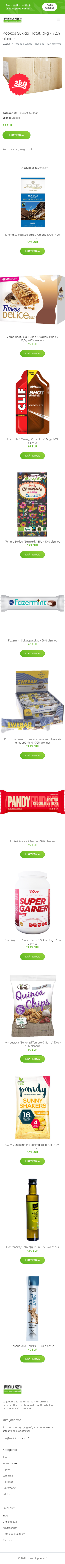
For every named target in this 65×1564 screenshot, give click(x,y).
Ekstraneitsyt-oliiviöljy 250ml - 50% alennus (32, 1247)
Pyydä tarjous (49, 6)
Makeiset (23, 113)
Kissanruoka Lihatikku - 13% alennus (32, 1346)
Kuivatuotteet (10, 1463)
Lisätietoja (16, 135)
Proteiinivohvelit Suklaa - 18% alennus (32, 841)
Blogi (5, 1515)
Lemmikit (7, 1475)
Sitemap (7, 1540)
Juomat (6, 1457)
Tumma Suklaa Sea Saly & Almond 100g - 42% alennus (32, 236)
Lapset (6, 1469)
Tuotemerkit (9, 1487)
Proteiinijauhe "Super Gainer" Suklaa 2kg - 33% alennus (32, 941)
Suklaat (33, 113)
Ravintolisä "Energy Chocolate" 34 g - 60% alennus (32, 441)
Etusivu (6, 43)
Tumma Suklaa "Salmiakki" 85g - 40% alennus (32, 541)
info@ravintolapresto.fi (15, 1438)
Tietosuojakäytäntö (13, 1533)
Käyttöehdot (9, 1527)
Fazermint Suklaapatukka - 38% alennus (32, 640)
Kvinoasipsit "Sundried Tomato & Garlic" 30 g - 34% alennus (32, 1044)
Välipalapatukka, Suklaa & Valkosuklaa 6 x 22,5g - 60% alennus (32, 338)
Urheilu (6, 1494)
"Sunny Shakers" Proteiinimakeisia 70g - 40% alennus (33, 1146)
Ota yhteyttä (9, 1521)
